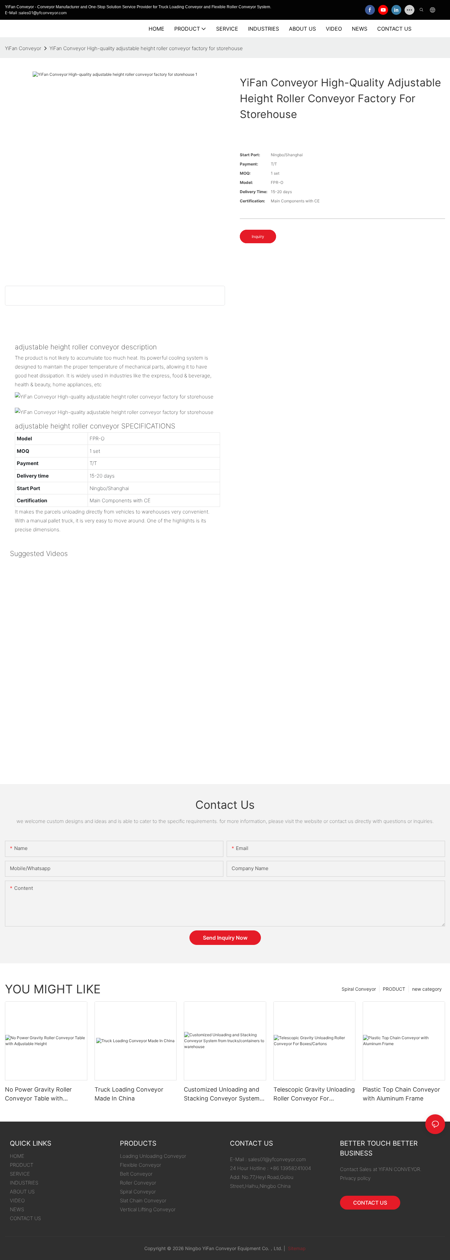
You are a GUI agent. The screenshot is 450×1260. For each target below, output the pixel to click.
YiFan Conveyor (23, 48)
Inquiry (258, 236)
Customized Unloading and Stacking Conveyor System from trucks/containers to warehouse (222, 1094)
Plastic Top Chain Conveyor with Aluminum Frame (401, 1094)
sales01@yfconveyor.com (277, 1159)
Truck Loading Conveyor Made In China (129, 1094)
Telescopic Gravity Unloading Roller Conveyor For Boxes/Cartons (314, 1094)
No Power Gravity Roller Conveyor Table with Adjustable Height (38, 1094)
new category (427, 989)
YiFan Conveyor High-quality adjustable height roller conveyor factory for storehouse (146, 48)
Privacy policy (355, 1178)
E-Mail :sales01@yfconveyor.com (36, 12)
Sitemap (296, 1248)
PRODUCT (394, 989)
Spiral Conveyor (359, 989)
